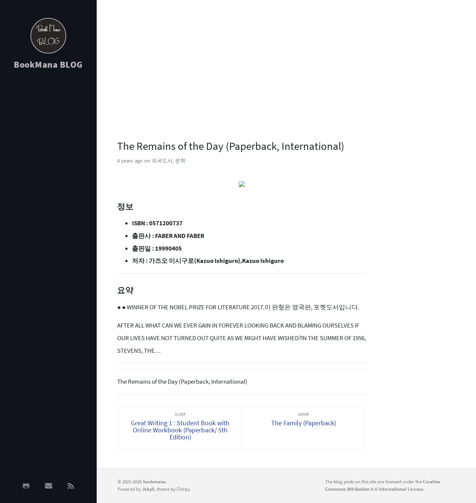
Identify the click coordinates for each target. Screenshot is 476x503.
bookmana (154, 481)
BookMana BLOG (48, 64)
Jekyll (148, 489)
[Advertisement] (48, 194)
